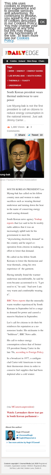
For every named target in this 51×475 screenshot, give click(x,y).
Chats (41, 61)
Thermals (14, 81)
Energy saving (35, 71)
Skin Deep (32, 61)
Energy (21, 71)
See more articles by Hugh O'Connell (24, 442)
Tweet (37, 135)
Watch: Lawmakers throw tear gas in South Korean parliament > (25, 414)
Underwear (15, 85)
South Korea (34, 76)
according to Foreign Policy (29, 352)
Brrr (11, 71)
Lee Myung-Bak (17, 76)
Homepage (7, 61)
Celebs (13, 61)
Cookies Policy (16, 39)
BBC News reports (16, 300)
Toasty (26, 81)
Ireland (22, 61)
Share (21, 135)
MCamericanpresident (22, 406)
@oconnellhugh (26, 435)
